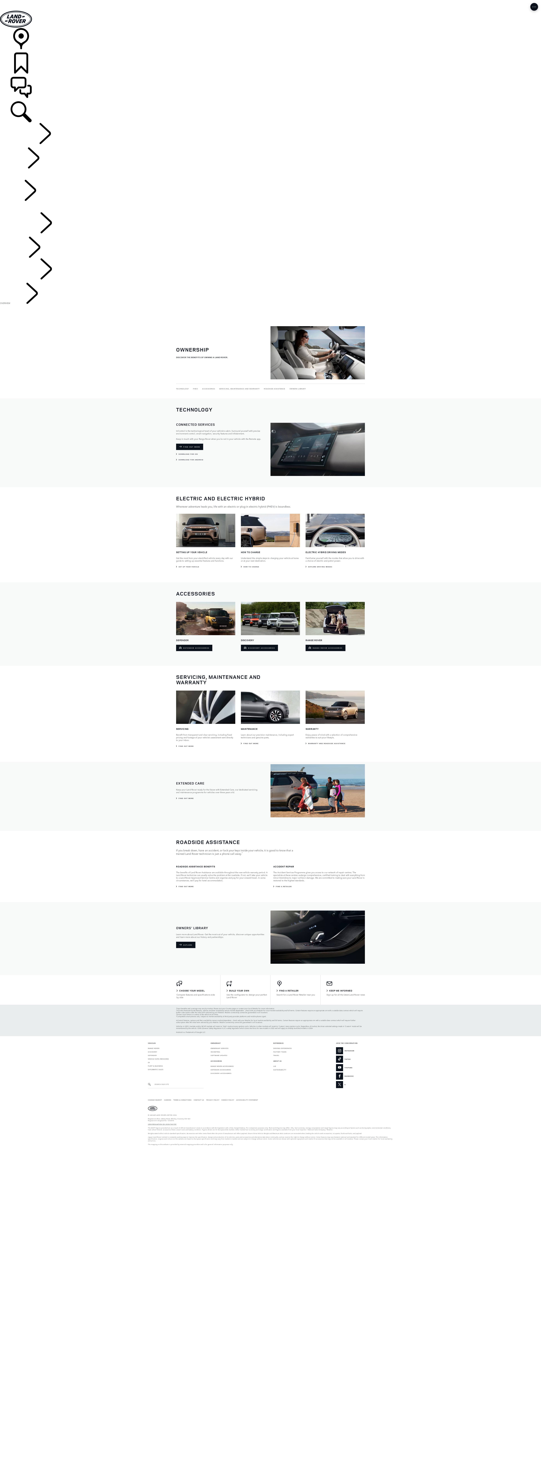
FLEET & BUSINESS (155, 1066)
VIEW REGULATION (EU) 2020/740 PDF (162, 1124)
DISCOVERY (152, 1052)
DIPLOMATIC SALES (155, 1069)
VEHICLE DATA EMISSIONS (158, 1059)
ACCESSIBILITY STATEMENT (247, 1100)
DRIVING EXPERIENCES (282, 1048)
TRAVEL (276, 1055)
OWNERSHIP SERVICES (220, 1048)
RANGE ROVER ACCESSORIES (222, 1066)
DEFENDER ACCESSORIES (221, 1070)
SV (149, 1062)
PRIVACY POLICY (212, 1100)
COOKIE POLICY (227, 1100)
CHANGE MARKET (155, 1100)
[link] (270, 40)
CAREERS (167, 1100)
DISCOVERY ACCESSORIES (221, 1073)
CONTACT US (199, 1100)
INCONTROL (215, 1052)
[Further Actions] (534, 7)
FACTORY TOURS (280, 1052)
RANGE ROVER (153, 1048)
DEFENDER (152, 1055)
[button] (270, 1)
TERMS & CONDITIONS (182, 1100)
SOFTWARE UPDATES (219, 1055)
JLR (274, 1066)
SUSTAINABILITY (279, 1070)
